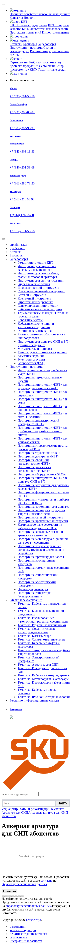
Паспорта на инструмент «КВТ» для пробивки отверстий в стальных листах (42, 431)
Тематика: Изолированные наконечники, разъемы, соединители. (43, 619)
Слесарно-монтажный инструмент (41, 291)
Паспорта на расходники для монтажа (43, 506)
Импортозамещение (55, 32)
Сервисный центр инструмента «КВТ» (37, 67)
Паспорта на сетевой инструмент (40, 517)
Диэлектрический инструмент (38, 287)
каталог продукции (23, 930)
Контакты (16, 17)
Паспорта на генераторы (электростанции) (34, 594)
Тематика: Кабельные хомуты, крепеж (44, 675)
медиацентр (10, 809)
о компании (18, 926)
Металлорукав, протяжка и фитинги (42, 352)
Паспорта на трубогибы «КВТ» (39, 452)
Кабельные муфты (30, 320)
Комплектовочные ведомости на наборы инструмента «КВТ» (40, 526)
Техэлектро (33, 919)
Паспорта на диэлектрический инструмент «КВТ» (38, 422)
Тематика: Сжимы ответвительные (41, 639)
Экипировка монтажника (35, 330)
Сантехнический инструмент (38, 305)
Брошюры (30, 44)
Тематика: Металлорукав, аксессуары (43, 679)
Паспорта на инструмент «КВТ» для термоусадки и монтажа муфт (42, 386)
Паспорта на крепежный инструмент (43, 521)
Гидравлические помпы (34, 284)
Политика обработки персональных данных (40, 14)
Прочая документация (33, 589)
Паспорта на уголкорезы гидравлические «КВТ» (34, 468)
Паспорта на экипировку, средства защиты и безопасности (41, 511)
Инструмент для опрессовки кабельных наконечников (37, 267)
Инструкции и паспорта (26, 47)
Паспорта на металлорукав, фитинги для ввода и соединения (43, 540)
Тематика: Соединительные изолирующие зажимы (36, 630)
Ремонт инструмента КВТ (35, 262)
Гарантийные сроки (52, 69)
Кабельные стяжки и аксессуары (40, 309)
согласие (46, 880)
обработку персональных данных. (29, 906)
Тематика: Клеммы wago (34, 636)
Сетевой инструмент (32, 295)
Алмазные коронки (31, 356)
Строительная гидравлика (35, 302)
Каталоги (16, 44)
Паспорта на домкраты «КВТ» (38, 456)
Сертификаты (19, 62)
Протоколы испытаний (25, 32)
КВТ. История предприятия (28, 25)
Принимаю (9, 891)
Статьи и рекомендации (26, 600)
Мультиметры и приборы (35, 348)
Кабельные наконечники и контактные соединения (36, 325)
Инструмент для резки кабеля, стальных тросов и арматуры (38, 275)
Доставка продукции (24, 66)
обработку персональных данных (24, 884)
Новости (30, 17)
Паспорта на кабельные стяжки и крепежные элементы (40, 533)
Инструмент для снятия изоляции (41, 280)
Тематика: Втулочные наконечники (42, 625)
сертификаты (19, 937)
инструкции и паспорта (26, 941)
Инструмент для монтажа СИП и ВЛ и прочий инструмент (44, 343)
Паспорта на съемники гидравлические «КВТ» (34, 461)
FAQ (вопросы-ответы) (45, 62)
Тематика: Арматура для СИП (38, 664)
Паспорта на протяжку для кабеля (41, 557)
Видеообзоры (47, 44)
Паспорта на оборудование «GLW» (42, 474)
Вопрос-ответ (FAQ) (31, 363)
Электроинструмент (31, 359)
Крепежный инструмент (34, 298)
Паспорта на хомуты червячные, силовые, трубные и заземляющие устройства (41, 549)
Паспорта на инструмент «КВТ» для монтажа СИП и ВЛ (42, 479)
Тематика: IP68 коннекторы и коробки (44, 697)
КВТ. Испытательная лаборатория (45, 29)
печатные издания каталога (28, 933)
